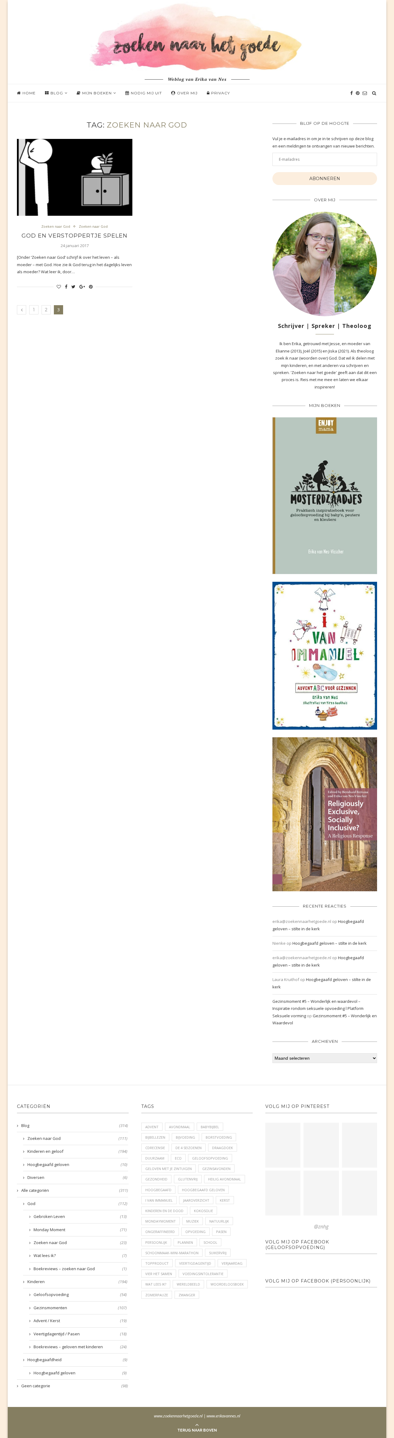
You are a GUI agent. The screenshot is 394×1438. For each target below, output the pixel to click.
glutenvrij (188, 1179)
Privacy (220, 93)
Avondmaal (179, 1127)
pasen (221, 1231)
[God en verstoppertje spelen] (74, 177)
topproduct (157, 1263)
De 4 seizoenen (188, 1147)
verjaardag (232, 1263)
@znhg (321, 1226)
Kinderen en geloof (77, 1151)
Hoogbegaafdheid (77, 1359)
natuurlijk (219, 1221)
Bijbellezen (155, 1137)
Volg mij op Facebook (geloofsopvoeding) (297, 1244)
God (77, 1203)
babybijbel (210, 1127)
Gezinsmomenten (80, 1307)
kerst (225, 1200)
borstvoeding (219, 1137)
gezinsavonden (216, 1168)
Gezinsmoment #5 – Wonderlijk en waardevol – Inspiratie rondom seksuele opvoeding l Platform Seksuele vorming (318, 1008)
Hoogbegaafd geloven (77, 1164)
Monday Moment (80, 1229)
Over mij (187, 93)
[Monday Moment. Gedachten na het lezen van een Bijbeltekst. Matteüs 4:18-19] (283, 1193)
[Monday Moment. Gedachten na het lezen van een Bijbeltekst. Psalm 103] (321, 1193)
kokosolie (203, 1210)
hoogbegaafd (158, 1190)
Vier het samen (158, 1273)
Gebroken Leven (80, 1216)
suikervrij (218, 1253)
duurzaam (154, 1158)
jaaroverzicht (196, 1200)
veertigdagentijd (195, 1263)
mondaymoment (160, 1221)
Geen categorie (74, 1386)
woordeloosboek (227, 1284)
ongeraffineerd (160, 1231)
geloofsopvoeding (210, 1158)
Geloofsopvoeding (80, 1294)
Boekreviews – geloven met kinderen (80, 1346)
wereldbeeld (188, 1284)
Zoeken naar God (55, 226)
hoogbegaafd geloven (203, 1190)
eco (178, 1158)
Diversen (77, 1177)
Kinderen (77, 1281)
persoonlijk (156, 1242)
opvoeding (195, 1231)
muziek (192, 1221)
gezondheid (156, 1179)
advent (152, 1127)
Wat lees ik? (80, 1255)
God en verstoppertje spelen (74, 235)
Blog (56, 93)
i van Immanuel (159, 1200)
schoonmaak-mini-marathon (172, 1253)
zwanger (187, 1295)
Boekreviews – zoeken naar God (80, 1268)
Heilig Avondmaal (224, 1179)
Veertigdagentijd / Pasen (80, 1334)
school (210, 1242)
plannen (185, 1242)
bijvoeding (185, 1137)
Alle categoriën (74, 1190)
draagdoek (222, 1147)
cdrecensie (155, 1147)
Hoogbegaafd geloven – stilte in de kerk (329, 943)
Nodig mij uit (146, 93)
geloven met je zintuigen (168, 1168)
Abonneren (324, 178)
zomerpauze (156, 1295)
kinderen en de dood (164, 1210)
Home (29, 93)
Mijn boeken (97, 93)
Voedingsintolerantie (203, 1273)
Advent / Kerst (80, 1320)
